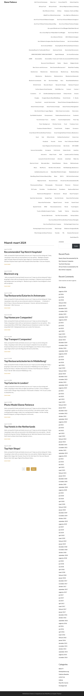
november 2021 (63, 447)
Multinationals (74, 163)
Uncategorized (63, 685)
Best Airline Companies (65, 269)
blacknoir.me (34, 71)
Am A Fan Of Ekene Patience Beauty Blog (45, 24)
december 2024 (63, 342)
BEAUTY (61, 668)
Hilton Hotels (50, 137)
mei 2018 (61, 566)
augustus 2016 (63, 623)
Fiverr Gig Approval (44, 124)
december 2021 (63, 444)
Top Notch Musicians (64, 264)
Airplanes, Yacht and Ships (71, 11)
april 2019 (61, 535)
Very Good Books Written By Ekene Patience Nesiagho (64, 220)
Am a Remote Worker (57, 37)
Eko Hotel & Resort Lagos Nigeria (44, 111)
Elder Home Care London (62, 111)
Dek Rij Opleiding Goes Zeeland (52, 93)
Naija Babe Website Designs (58, 172)
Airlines (59, 11)
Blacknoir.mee (54, 71)
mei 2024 (61, 362)
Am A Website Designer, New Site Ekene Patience (51, 41)
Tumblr (60, 211)
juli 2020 (61, 493)
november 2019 (63, 515)
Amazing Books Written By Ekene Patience (67, 45)
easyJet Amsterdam (49, 102)
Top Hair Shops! (12, 448)
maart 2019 (62, 538)
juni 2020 (61, 495)
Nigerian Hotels (41, 180)
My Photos (43, 167)
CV (40, 93)
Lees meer (7, 264)
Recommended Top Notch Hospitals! (23, 251)
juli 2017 (61, 595)
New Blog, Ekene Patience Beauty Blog (40, 176)
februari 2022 (62, 439)
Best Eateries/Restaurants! (57, 67)
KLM (60, 154)
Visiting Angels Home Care (71, 224)
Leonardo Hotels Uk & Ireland (46, 159)
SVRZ (45, 206)
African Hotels (53, 6)
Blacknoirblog (75, 71)
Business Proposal (74, 85)
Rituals (65, 193)
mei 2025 (61, 328)
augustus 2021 (63, 456)
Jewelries (76, 150)
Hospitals (45, 141)
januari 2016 (62, 640)
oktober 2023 (62, 382)
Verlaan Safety (75, 215)
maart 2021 (62, 470)
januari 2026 (62, 305)
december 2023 (63, 376)
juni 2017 (61, 598)
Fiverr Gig (76, 119)
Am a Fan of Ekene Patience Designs (69, 24)
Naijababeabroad (74, 172)
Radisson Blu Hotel (73, 189)
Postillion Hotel (52, 189)
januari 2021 (62, 476)
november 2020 (63, 481)
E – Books (76, 98)
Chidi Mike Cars (59, 89)
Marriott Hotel (34, 163)
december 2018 (63, 547)
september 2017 (63, 589)
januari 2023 (62, 408)
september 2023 (63, 385)
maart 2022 (62, 436)
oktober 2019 (62, 518)
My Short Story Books (55, 167)
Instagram (48, 150)
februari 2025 (62, 337)
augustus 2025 (63, 320)
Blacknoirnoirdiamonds (72, 76)
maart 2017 (62, 606)
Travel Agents (75, 206)
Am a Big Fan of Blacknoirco (71, 15)
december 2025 (63, 308)
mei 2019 (61, 532)
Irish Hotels (57, 150)
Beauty (66, 63)
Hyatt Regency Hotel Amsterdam (51, 145)
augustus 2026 (63, 291)
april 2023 (61, 399)
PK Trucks (34, 189)
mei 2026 (61, 300)
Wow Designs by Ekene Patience (43, 233)
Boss (62, 80)
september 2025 (63, 317)
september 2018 (63, 555)
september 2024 (63, 351)
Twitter (67, 211)
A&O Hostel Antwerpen (40, 2)
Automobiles (38, 58)
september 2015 (63, 652)
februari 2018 (62, 575)
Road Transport (74, 193)
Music (35, 167)
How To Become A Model (72, 141)
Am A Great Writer (73, 32)
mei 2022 (61, 430)
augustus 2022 (63, 422)
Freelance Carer (74, 124)
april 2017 (61, 603)
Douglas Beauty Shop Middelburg (51, 98)
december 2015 (63, 643)
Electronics (75, 111)
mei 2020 (61, 498)
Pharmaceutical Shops (36, 185)
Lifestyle (60, 159)
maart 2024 (62, 368)
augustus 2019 (63, 524)
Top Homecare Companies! (18, 317)
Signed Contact (57, 202)
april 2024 (61, 365)
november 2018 (63, 549)
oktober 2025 (62, 314)
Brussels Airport (48, 85)
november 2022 (63, 413)
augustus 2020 (63, 490)
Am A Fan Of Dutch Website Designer (44, 19)
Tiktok (66, 206)
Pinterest (67, 185)
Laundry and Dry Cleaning (72, 154)
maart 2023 (62, 402)
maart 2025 (62, 334)
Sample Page (48, 198)
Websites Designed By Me (71, 228)
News (55, 176)
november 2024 (63, 345)
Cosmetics (33, 93)
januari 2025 (62, 339)
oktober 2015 (62, 649)
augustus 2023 (63, 388)
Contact (68, 89)
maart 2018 (62, 572)
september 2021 (63, 453)
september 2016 (63, 620)
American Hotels (57, 50)
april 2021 (61, 467)
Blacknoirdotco (58, 76)
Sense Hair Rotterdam (72, 198)
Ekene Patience (10, 2)
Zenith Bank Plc (74, 237)
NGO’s (62, 176)
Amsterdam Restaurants (72, 50)
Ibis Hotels (66, 145)
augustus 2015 (63, 654)
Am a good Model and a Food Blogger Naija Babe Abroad (63, 28)
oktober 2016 (62, 617)
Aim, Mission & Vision (48, 11)
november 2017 (63, 583)
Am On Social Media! (46, 45)
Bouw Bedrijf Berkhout (72, 80)
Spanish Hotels (37, 206)
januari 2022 (62, 442)
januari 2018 (62, 578)
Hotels (60, 141)
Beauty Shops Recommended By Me (68, 258)
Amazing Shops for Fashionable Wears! (39, 50)
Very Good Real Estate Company (52, 224)
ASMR (30, 58)
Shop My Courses (63, 683)
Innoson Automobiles (36, 150)
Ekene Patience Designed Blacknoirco (68, 102)
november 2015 (63, 646)
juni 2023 (61, 393)
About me (53, 2)
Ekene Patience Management (71, 106)
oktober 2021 (62, 450)
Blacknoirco (39, 76)
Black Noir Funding (73, 67)
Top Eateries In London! (16, 383)
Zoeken (61, 242)
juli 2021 (61, 459)
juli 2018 (61, 561)
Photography (48, 185)
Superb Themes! (57, 693)
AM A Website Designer (72, 37)
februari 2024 (62, 371)
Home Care (75, 137)
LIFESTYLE (62, 677)
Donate (76, 93)
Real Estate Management (44, 193)
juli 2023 (61, 390)
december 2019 (63, 512)
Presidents (62, 189)
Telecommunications (55, 206)
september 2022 (63, 419)
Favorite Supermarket (64, 119)
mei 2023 (61, 396)
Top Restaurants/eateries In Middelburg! (25, 361)
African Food (42, 6)
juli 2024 (61, 356)
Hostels (53, 141)
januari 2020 (62, 510)
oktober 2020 (62, 484)
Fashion (53, 119)
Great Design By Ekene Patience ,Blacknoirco (66, 132)
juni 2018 (61, 564)
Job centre (44, 154)
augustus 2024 (63, 354)
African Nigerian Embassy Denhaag (69, 6)
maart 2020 (62, 504)
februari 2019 (62, 541)
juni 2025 (61, 325)
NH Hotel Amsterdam (73, 176)
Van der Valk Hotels (47, 215)
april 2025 (61, 331)
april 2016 (61, 632)
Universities (75, 211)
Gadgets (67, 128)
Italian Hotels (67, 150)
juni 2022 (61, 427)
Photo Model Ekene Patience (19, 404)
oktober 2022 (62, 416)
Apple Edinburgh (59, 54)
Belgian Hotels (74, 63)
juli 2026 (61, 294)
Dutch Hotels (66, 98)
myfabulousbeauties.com (41, 172)
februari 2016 (62, 637)
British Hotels (37, 85)
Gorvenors (76, 128)
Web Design (58, 228)
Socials (67, 202)
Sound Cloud (75, 202)
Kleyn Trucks (52, 154)
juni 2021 (61, 461)
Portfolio (42, 189)
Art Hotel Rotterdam (73, 54)
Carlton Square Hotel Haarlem (43, 89)
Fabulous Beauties (64, 674)
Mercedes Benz (45, 163)
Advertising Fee (74, 2)
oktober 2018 (62, 552)
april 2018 (61, 569)
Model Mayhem (56, 163)
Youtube (57, 233)
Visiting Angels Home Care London (42, 228)
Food (65, 124)
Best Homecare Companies (66, 261)
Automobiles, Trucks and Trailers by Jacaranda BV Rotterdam (62, 58)
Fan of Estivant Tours (42, 119)
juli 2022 (61, 425)
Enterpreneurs (49, 115)
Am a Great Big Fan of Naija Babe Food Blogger (52, 32)
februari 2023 (62, 405)
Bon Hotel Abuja (53, 80)
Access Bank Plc (62, 2)
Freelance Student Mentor (44, 128)
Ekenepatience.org (64, 671)
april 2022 (61, 433)
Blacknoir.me (44, 71)
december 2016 (63, 615)
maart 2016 (62, 635)
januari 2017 (62, 612)
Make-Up (76, 159)
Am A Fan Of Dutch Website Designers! (68, 19)
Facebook (76, 115)
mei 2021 (61, 464)
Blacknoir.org (64, 71)
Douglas (37, 98)
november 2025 (63, 311)
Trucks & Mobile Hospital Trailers (46, 211)
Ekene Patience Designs (37, 106)
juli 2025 (61, 322)
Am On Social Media (73, 41)
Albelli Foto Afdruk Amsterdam (52, 15)
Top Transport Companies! (18, 339)
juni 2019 (61, 530)
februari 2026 (62, 303)
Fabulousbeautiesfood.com (62, 115)
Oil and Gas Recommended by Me (69, 180)
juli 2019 (61, 527)
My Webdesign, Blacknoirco (71, 167)
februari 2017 (62, 609)
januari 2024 (62, 373)
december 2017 (63, 581)
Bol (45, 80)
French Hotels (58, 128)
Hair (43, 137)
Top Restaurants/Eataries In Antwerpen (24, 295)
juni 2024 (61, 359)
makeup (61, 680)
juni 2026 (61, 297)
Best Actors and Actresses (40, 67)
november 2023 (63, 379)
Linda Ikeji (68, 159)
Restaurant (57, 193)
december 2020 (63, 478)
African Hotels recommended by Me (68, 266)
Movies (66, 163)
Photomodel (58, 185)
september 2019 (63, 521)
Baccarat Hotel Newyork (48, 63)
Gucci (37, 137)
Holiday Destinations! (63, 137)
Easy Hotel (38, 102)
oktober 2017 (62, 586)
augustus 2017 (63, 592)
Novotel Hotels (53, 180)
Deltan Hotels (67, 93)
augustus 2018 (63, 558)
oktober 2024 (62, 348)
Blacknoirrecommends (35, 80)
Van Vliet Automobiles (61, 215)
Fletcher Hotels (57, 124)
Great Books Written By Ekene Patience (40, 132)
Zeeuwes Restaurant (73, 233)
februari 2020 (62, 507)
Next (33, 469)
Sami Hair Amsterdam (36, 198)
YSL (63, 233)
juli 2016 (61, 626)
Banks (59, 63)
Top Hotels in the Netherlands (19, 426)
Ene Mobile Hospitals (36, 115)
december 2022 (63, 410)
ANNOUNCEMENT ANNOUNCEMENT (41, 54)
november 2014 (63, 657)
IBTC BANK (75, 145)
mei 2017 (61, 600)
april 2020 (61, 501)
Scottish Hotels (59, 198)
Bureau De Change (61, 85)
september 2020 (63, 487)
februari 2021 (62, 473)
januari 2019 (62, 544)
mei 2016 (61, 629)
